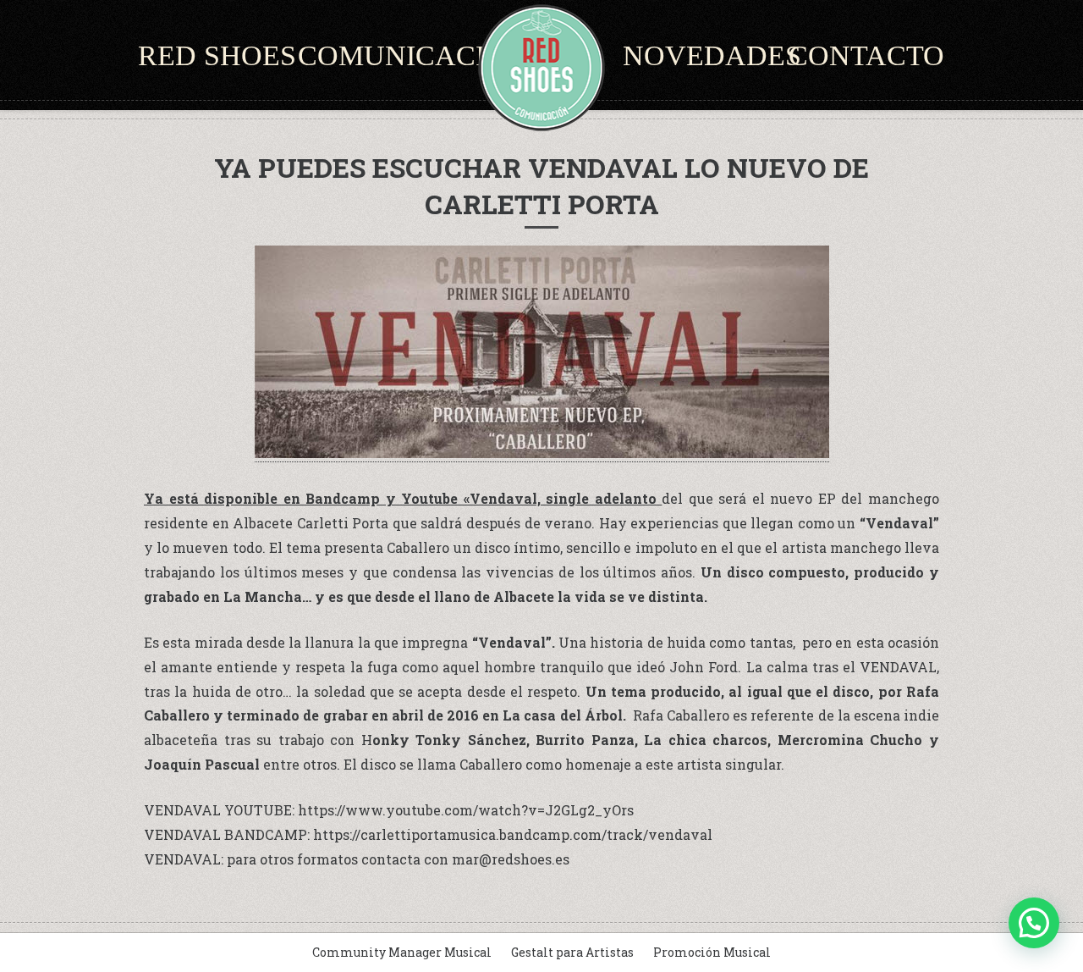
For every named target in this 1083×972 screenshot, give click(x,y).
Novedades (712, 55)
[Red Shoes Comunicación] (541, 67)
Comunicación (412, 55)
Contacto (866, 55)
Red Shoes (217, 55)
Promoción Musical (712, 952)
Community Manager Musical (402, 952)
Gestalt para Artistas (572, 952)
